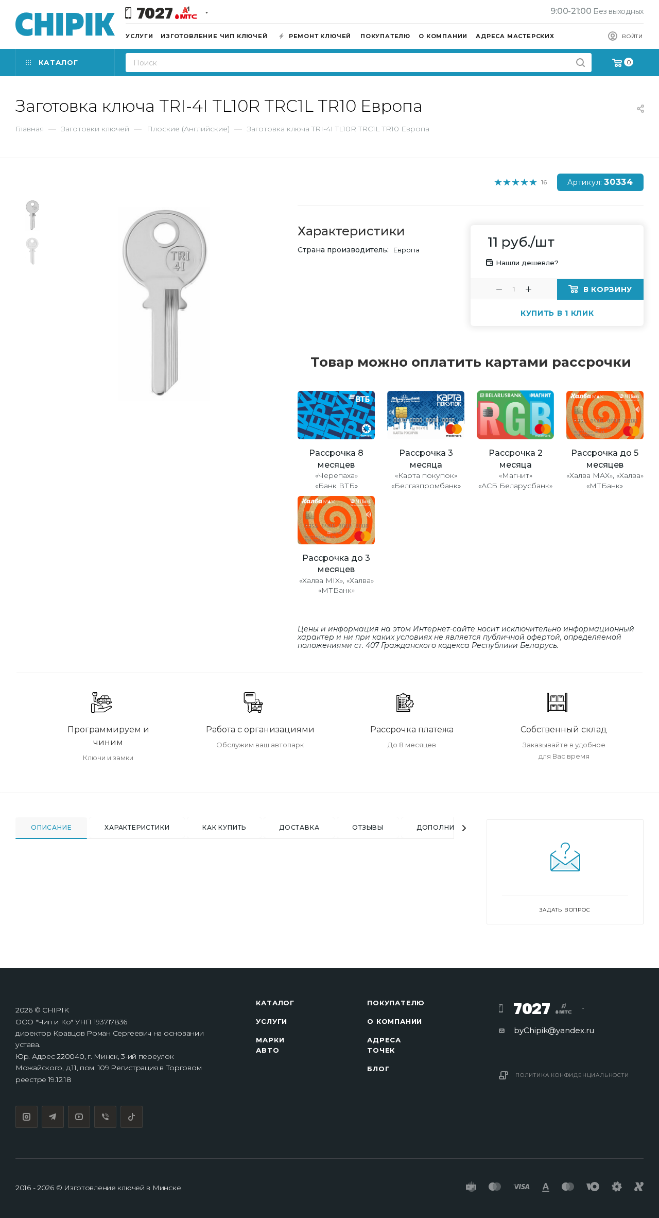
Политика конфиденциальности (572, 1075)
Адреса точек (384, 1045)
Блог (378, 1069)
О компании (394, 1021)
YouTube (79, 1117)
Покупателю (396, 1003)
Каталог (275, 1003)
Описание (51, 827)
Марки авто (270, 1045)
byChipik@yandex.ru (554, 1030)
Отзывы (368, 827)
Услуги (271, 1021)
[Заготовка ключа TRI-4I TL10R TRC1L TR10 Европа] (164, 304)
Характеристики (137, 827)
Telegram (53, 1117)
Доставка (299, 827)
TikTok (131, 1117)
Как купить (224, 827)
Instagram (26, 1117)
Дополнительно (450, 827)
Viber (105, 1117)
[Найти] (580, 62)
